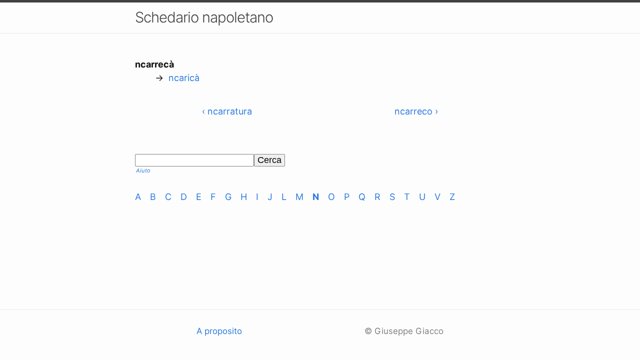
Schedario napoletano (204, 17)
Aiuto (143, 170)
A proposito (219, 331)
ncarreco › (416, 111)
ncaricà (184, 77)
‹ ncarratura (227, 111)
